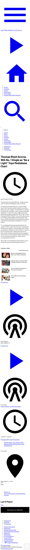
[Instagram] (7, 150)
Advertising (7, 92)
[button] (15, 255)
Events (6, 90)
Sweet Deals (7, 93)
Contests (6, 89)
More (2, 505)
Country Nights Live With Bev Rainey (11, 406)
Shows (6, 87)
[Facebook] (7, 146)
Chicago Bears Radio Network (12, 95)
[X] (6, 148)
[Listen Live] (15, 296)
